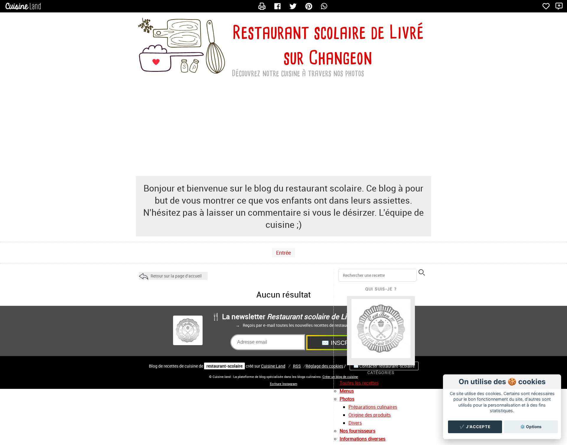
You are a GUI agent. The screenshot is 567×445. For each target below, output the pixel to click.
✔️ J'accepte (475, 426)
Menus (347, 391)
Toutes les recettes (359, 383)
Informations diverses (362, 439)
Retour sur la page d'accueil (176, 276)
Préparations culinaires (372, 407)
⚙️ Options (531, 426)
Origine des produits (369, 415)
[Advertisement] (283, 128)
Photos (347, 399)
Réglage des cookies (324, 366)
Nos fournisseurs (357, 431)
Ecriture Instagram (283, 384)
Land (273, 366)
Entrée (283, 252)
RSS (297, 366)
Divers (355, 423)
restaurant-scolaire (224, 366)
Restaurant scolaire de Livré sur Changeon (328, 45)
